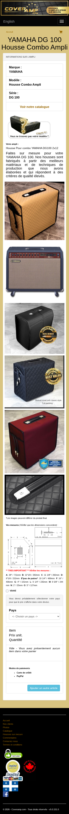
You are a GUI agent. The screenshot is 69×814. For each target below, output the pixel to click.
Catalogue (7, 731)
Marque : (15, 67)
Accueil (6, 720)
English (9, 21)
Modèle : (15, 80)
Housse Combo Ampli (25, 84)
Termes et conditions (12, 745)
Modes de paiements (19, 668)
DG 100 (14, 97)
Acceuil (9, 32)
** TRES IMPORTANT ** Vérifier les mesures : (28, 570)
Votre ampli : (12, 144)
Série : (13, 93)
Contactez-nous (10, 741)
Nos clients (8, 724)
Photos (6, 727)
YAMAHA (16, 71)
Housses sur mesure (13, 734)
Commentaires (9, 738)
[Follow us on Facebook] (5, 794)
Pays (12, 610)
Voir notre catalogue (34, 106)
